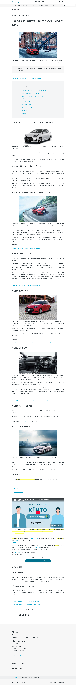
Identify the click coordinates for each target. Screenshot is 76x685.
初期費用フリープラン (33, 538)
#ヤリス (13, 27)
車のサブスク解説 (34, 5)
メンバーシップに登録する (17, 655)
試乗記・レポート (26, 5)
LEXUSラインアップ (18, 490)
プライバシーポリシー (15, 682)
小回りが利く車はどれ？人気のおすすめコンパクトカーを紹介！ (27, 601)
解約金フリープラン (19, 540)
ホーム (13, 677)
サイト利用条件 (23, 682)
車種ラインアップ (60, 1)
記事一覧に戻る (17, 9)
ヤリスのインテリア (26, 104)
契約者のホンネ (47, 5)
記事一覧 (16, 677)
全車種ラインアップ (18, 486)
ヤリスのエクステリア (27, 101)
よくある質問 (25, 113)
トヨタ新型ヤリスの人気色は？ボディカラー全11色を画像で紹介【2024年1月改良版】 (31, 343)
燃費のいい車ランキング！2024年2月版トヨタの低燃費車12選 (26, 248)
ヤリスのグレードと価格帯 (27, 107)
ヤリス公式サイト (25, 421)
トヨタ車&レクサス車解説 (17, 5)
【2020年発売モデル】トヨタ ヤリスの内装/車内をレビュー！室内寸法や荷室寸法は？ (31, 400)
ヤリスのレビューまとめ (27, 110)
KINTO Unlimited (17, 495)
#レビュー (18, 27)
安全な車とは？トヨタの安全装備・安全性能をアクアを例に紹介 (27, 285)
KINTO (13, 479)
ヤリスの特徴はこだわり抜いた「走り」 (30, 93)
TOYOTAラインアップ (18, 488)
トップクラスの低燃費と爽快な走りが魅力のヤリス (33, 96)
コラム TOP (37, 1)
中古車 (15, 494)
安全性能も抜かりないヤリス (28, 99)
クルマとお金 (40, 5)
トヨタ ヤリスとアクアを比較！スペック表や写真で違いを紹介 (26, 78)
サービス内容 (45, 1)
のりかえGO (37, 547)
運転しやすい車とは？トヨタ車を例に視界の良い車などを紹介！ (27, 604)
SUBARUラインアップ (18, 492)
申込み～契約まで (18, 552)
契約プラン (52, 1)
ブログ (53, 5)
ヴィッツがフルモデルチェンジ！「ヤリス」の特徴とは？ (34, 90)
